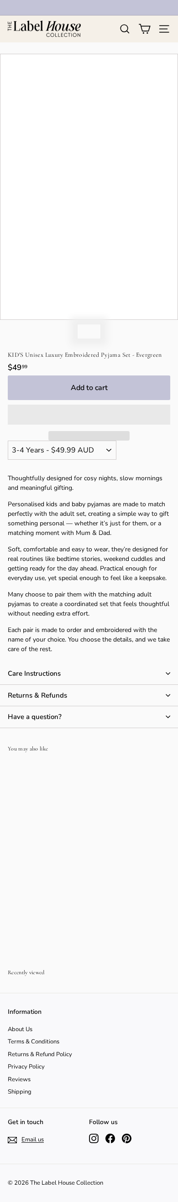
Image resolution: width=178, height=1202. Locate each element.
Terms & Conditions (33, 1042)
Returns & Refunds (37, 695)
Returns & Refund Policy (40, 1054)
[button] (89, 415)
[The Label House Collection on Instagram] (94, 1138)
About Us (20, 1029)
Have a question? (35, 716)
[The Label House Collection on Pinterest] (126, 1138)
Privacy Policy (26, 1067)
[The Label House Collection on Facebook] (110, 1138)
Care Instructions (34, 673)
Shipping (19, 1092)
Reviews (19, 1079)
